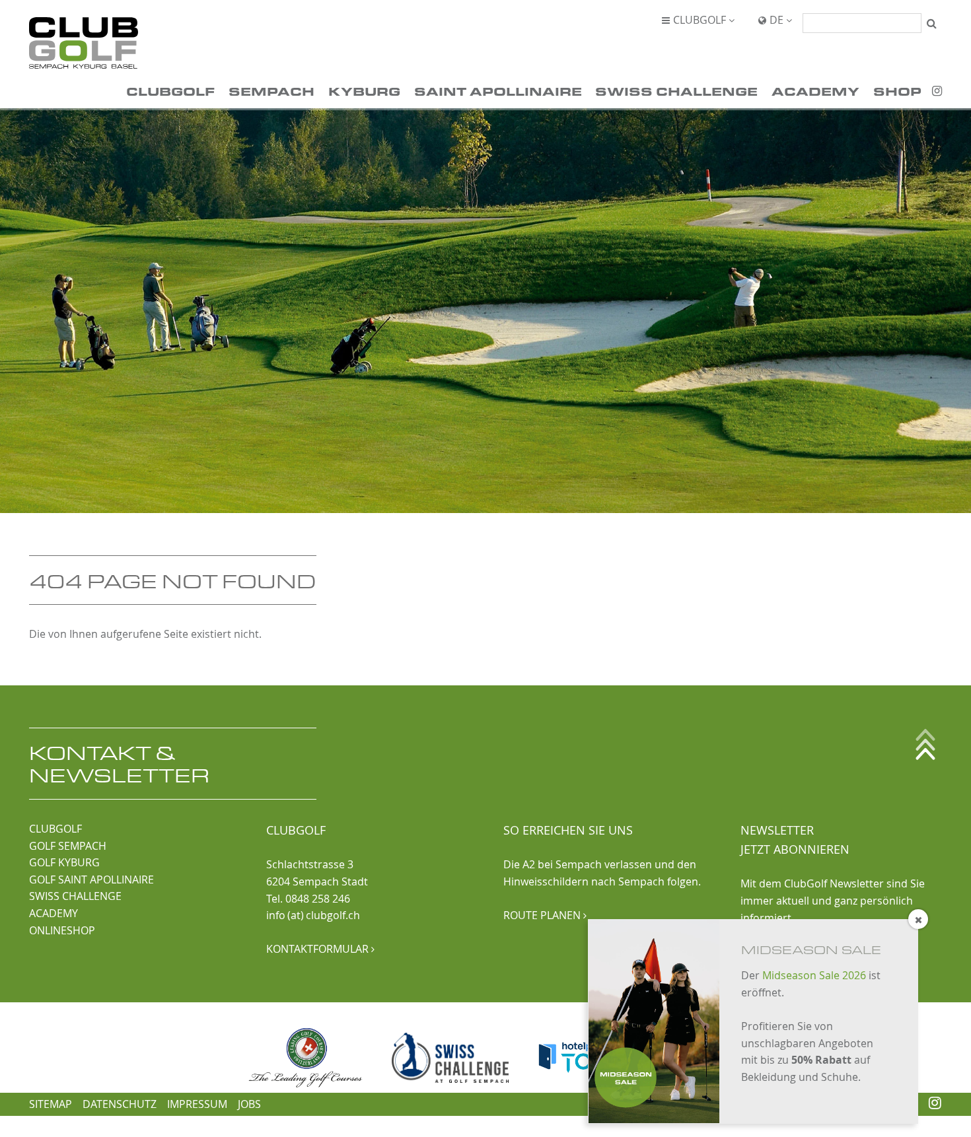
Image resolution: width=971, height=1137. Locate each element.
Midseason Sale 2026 (814, 975)
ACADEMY (53, 913)
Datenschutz (120, 1104)
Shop (897, 91)
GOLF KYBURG (64, 862)
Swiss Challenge (676, 91)
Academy (815, 91)
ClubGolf (170, 91)
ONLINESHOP (62, 930)
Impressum (197, 1104)
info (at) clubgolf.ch (313, 915)
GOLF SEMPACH (67, 846)
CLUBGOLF (55, 828)
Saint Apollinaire (498, 91)
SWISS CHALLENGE (75, 896)
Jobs (249, 1104)
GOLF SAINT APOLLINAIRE (91, 879)
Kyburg (364, 91)
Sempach (271, 91)
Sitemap (50, 1104)
